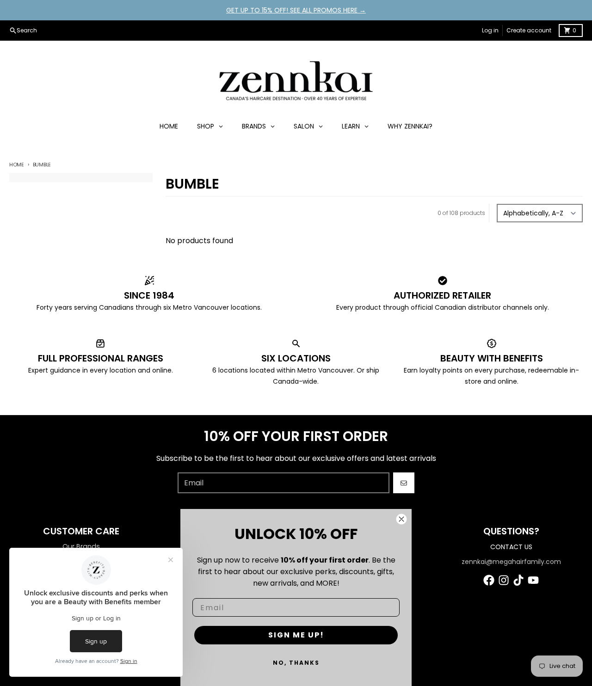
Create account (528, 30)
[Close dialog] (401, 519)
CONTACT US (511, 546)
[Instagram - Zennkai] (503, 580)
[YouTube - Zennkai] (533, 580)
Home (16, 164)
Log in (490, 30)
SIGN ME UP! (296, 635)
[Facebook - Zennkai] (488, 580)
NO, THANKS (296, 663)
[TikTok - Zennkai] (518, 580)
